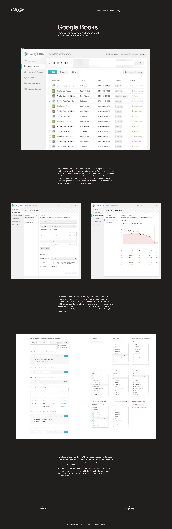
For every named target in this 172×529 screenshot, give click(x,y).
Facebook (102, 524)
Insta (98, 524)
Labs (112, 11)
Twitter (95, 524)
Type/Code (87, 524)
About (105, 11)
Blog (118, 11)
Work (99, 11)
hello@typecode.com (72, 524)
